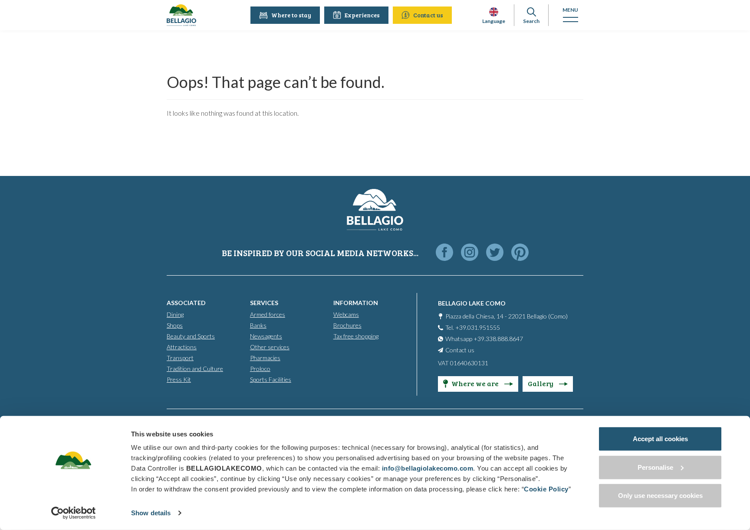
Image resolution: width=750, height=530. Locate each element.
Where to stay (291, 15)
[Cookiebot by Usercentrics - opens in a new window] (74, 513)
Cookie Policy (546, 489)
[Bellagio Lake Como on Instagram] (469, 253)
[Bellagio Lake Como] (181, 15)
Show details (151, 513)
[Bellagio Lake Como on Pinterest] (520, 253)
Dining (175, 314)
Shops (175, 325)
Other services (269, 347)
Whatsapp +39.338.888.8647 (484, 338)
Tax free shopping (355, 336)
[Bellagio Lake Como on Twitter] (494, 253)
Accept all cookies (660, 438)
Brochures (347, 325)
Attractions (182, 347)
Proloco (260, 368)
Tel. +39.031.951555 (472, 327)
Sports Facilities (270, 379)
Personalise (655, 467)
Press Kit (179, 379)
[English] (493, 11)
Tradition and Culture (195, 368)
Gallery (541, 383)
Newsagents (266, 336)
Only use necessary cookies (660, 495)
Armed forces (267, 314)
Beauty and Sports (191, 336)
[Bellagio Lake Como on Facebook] (444, 253)
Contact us (428, 15)
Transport (180, 357)
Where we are (475, 383)
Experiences (362, 15)
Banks (258, 325)
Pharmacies (265, 357)
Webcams (346, 314)
